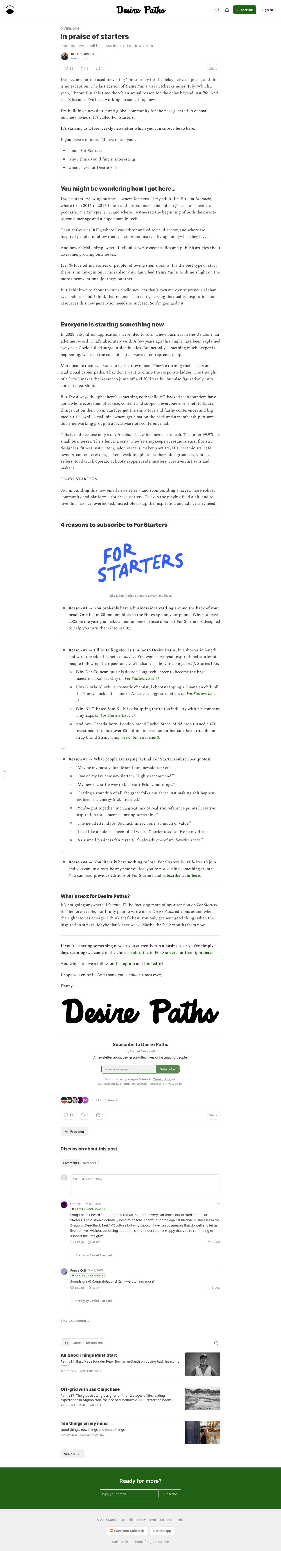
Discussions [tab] (94, 1343)
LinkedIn (152, 963)
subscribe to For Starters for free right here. (172, 953)
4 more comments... (75, 1321)
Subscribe (245, 9)
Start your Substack (129, 1531)
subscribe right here (181, 875)
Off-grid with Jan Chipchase (90, 1389)
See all (69, 1454)
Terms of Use (161, 1079)
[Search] (217, 9)
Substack (118, 1542)
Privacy (140, 1520)
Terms (152, 1520)
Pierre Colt (78, 1270)
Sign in (267, 9)
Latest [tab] (77, 1343)
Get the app (162, 1531)
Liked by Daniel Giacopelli (90, 1208)
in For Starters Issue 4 (115, 715)
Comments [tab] (71, 1163)
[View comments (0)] (103, 1376)
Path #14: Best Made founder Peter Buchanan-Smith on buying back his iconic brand (120, 1363)
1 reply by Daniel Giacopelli (94, 1255)
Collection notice (172, 1520)
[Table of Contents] (5, 775)
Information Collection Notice (139, 1084)
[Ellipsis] (218, 1203)
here (190, 128)
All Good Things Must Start (89, 1355)
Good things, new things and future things (93, 1429)
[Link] (54, 188)
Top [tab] (65, 1343)
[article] (140, 1366)
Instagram (125, 963)
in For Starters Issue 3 (140, 737)
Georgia (76, 1203)
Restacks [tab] (89, 1163)
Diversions (70, 28)
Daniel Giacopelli (83, 54)
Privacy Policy (173, 1084)
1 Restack (111, 1100)
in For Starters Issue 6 (139, 678)
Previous (77, 1131)
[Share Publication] (227, 9)
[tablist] (80, 1163)
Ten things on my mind (84, 1423)
